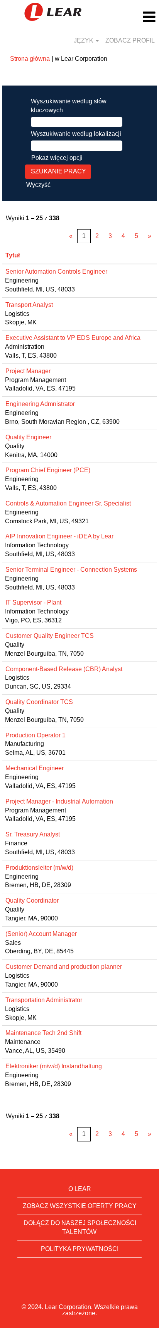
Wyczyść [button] (38, 185)
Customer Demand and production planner (63, 966)
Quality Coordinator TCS (39, 702)
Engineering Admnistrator (40, 404)
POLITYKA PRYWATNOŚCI (79, 1249)
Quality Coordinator (32, 900)
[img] (53, 11)
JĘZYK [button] (84, 40)
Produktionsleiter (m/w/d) (39, 867)
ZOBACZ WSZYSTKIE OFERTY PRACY (80, 1206)
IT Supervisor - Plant (33, 602)
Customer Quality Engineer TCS (49, 635)
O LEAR (79, 1189)
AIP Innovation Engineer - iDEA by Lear (59, 536)
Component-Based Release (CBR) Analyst (63, 669)
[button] (132, 17)
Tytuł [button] (12, 255)
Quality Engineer (28, 437)
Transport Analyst (29, 305)
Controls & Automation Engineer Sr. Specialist (68, 503)
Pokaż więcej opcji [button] (57, 157)
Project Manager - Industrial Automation (59, 801)
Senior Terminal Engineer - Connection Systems (71, 569)
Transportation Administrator (43, 1000)
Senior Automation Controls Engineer (56, 271)
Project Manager (28, 371)
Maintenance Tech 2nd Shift (43, 1033)
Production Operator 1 (35, 735)
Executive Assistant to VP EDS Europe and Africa (72, 337)
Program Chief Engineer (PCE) (47, 470)
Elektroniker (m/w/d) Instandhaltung (53, 1066)
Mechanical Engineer (34, 768)
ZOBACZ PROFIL (130, 40)
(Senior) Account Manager (41, 933)
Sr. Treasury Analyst (32, 834)
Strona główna (30, 58)
